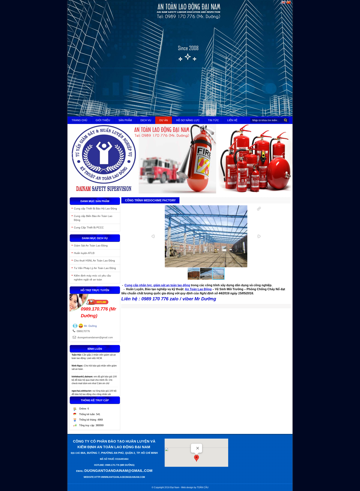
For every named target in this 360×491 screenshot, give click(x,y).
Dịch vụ (145, 120)
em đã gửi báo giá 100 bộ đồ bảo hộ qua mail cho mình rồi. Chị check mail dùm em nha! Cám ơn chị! (94, 373)
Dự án (163, 120)
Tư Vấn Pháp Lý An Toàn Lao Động (95, 268)
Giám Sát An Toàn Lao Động (91, 245)
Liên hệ (232, 120)
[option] (94, 360)
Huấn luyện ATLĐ (84, 253)
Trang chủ (79, 120)
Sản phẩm (125, 120)
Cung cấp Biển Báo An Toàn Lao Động (93, 218)
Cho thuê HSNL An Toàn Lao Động (94, 260)
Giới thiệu (103, 120)
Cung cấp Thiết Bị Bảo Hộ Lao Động (95, 208)
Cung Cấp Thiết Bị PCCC (89, 227)
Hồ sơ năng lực (188, 120)
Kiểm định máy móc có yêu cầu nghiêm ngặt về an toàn (92, 277)
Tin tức (213, 120)
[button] (259, 209)
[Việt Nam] (288, 3)
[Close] (197, 448)
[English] (283, 3)
